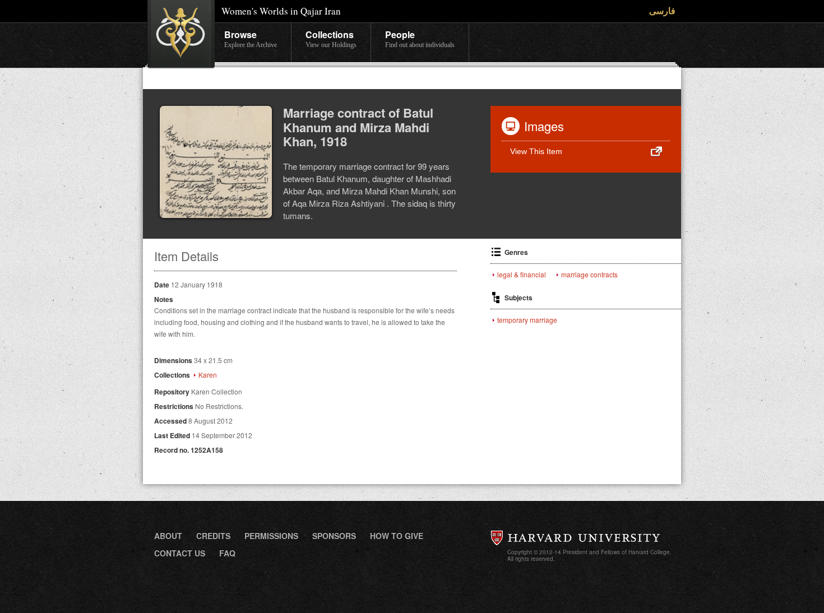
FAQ (227, 553)
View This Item (536, 151)
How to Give (396, 535)
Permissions (271, 535)
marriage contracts (589, 274)
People (420, 38)
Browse (250, 38)
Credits (213, 535)
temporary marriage (527, 320)
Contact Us (179, 553)
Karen (207, 375)
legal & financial (521, 274)
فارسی (662, 10)
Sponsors (334, 535)
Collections (331, 38)
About (168, 535)
